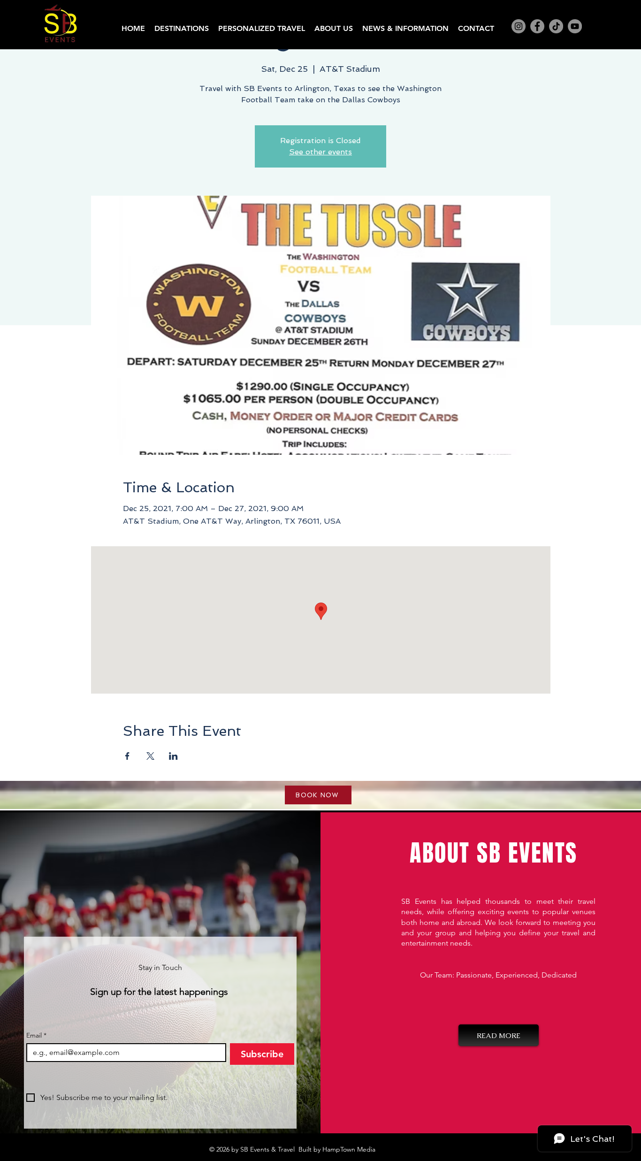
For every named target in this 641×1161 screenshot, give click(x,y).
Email (36, 1035)
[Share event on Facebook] (127, 756)
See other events (320, 151)
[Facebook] (537, 26)
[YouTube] (575, 26)
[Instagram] (518, 26)
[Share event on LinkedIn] (173, 756)
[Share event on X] (150, 756)
